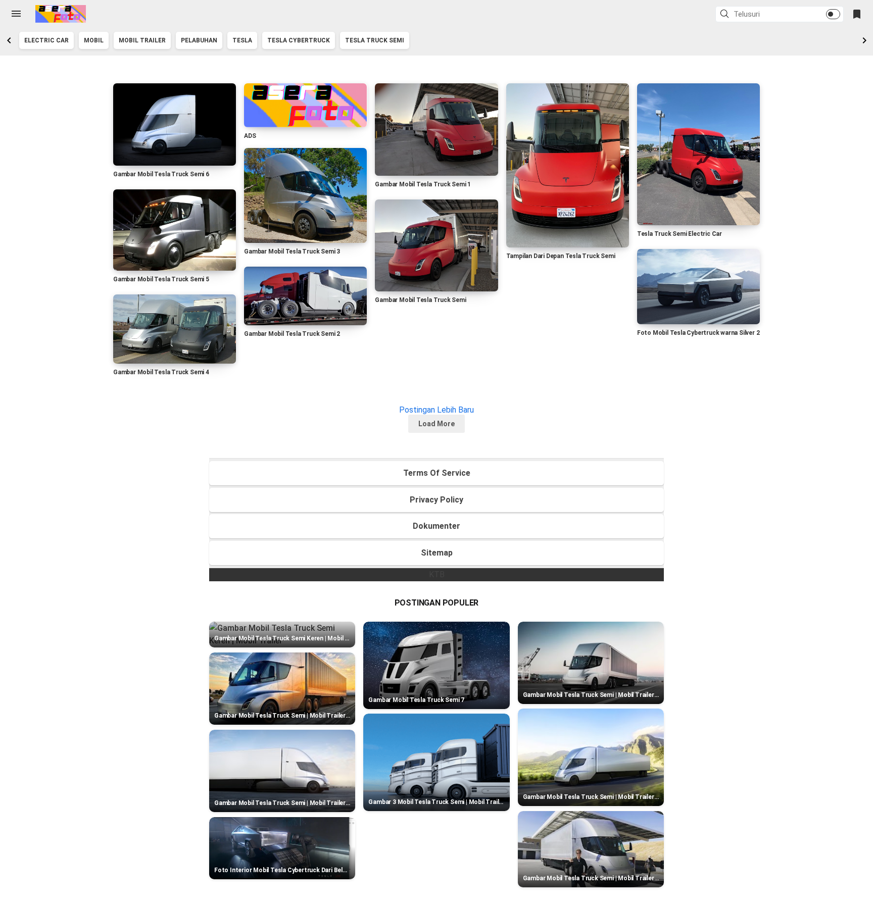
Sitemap (437, 553)
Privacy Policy (436, 500)
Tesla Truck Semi (374, 40)
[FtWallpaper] (60, 14)
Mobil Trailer (142, 40)
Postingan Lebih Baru (436, 410)
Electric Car (46, 40)
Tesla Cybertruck (298, 40)
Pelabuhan (199, 40)
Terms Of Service (436, 473)
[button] (726, 15)
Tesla (242, 40)
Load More (436, 424)
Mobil (94, 40)
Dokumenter (436, 526)
